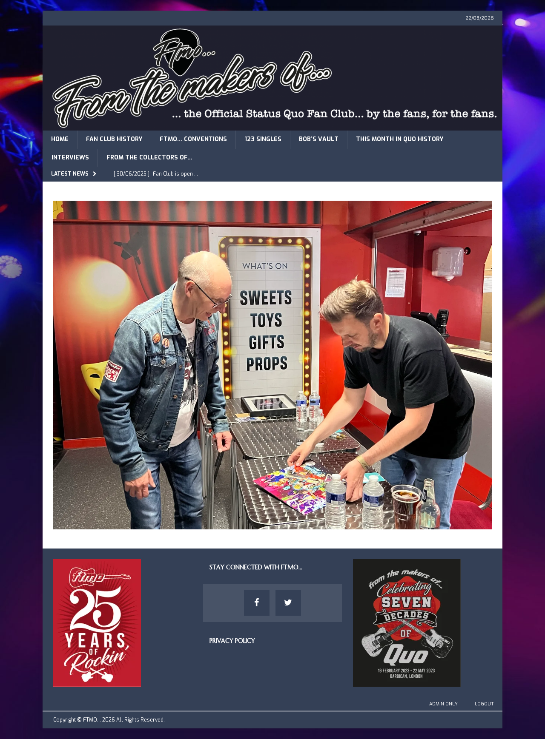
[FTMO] (272, 126)
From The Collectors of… (149, 157)
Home (60, 139)
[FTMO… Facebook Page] (257, 603)
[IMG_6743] (272, 524)
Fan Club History (114, 139)
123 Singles (262, 139)
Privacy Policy (232, 641)
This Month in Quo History (399, 139)
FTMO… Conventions (193, 139)
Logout (484, 704)
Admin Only (443, 704)
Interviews (70, 157)
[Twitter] (288, 603)
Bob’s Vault (318, 139)
